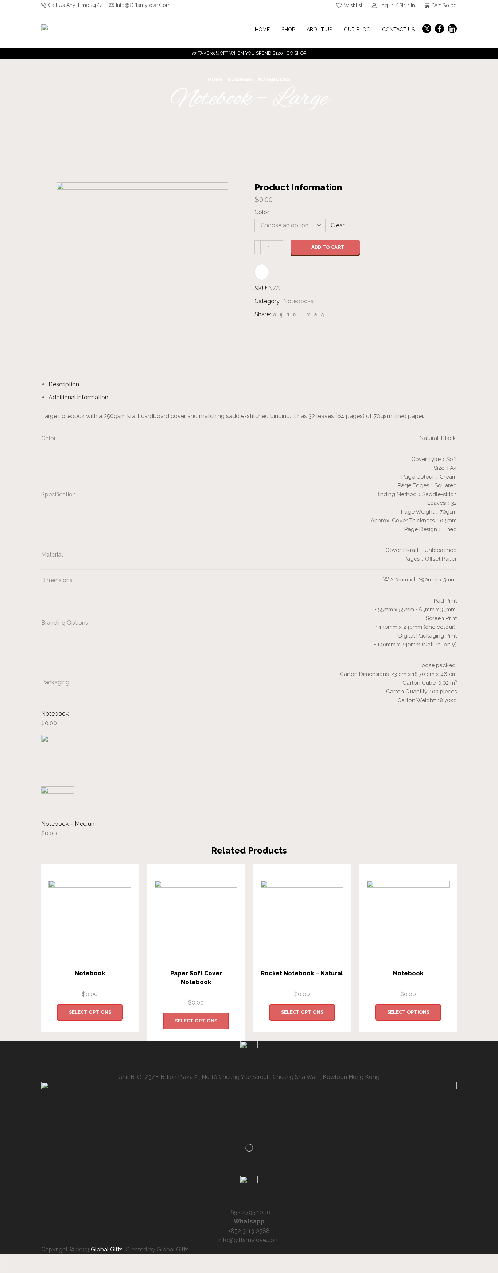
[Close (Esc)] (0, 1261)
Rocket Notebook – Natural (302, 973)
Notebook (55, 713)
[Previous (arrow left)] (0, 1270)
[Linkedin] (452, 29)
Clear (338, 225)
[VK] (287, 314)
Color (261, 212)
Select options (90, 1012)
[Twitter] (426, 29)
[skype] (321, 314)
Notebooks (274, 79)
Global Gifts (107, 1249)
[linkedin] (308, 314)
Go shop (296, 53)
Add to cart (328, 247)
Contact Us (398, 29)
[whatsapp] (315, 314)
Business (240, 79)
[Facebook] (439, 29)
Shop (288, 29)
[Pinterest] (294, 314)
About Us (319, 29)
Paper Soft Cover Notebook (196, 978)
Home (262, 29)
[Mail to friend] (301, 314)
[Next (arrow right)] (3, 1270)
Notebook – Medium (69, 823)
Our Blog (357, 29)
